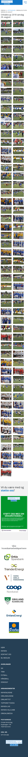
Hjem (3, 647)
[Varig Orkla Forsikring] (14, 578)
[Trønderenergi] (14, 568)
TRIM (3, 672)
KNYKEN (4, 651)
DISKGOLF (4, 682)
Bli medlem (5, 658)
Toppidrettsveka (8, 703)
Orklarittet (6, 699)
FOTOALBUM (11, 10)
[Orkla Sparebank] (14, 558)
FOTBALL (4, 675)
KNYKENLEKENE (6, 692)
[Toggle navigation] (25, 2)
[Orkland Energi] (14, 614)
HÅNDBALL (5, 679)
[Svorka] (14, 628)
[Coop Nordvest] (14, 590)
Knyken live (5, 706)
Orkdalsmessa (7, 713)
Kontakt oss (6, 654)
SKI (2, 668)
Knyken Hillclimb (8, 710)
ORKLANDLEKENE (7, 696)
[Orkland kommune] (14, 601)
